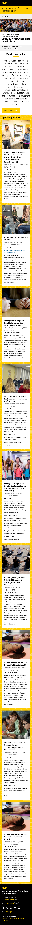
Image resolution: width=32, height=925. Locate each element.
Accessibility (5, 920)
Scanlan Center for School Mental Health (15, 9)
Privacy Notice (5, 918)
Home (3, 34)
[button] (28, 3)
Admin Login (8, 912)
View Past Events (9, 110)
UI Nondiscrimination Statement (17, 918)
